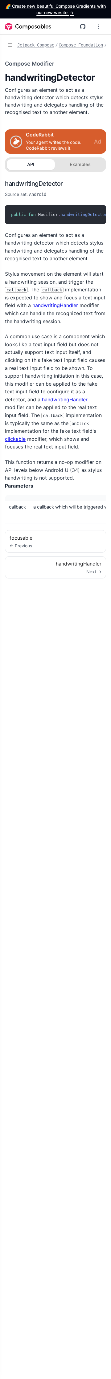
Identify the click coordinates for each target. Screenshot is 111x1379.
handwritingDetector (34, 183)
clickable (15, 439)
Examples (80, 164)
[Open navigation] (9, 45)
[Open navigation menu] (98, 26)
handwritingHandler (55, 305)
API (30, 164)
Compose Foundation (81, 45)
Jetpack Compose (35, 45)
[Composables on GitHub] (82, 26)
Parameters (19, 486)
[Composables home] (28, 26)
